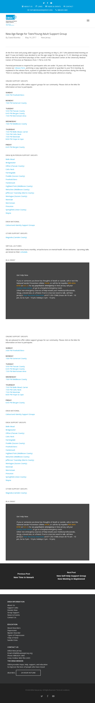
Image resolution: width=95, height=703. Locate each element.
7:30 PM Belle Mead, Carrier (17, 132)
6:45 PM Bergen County (15, 113)
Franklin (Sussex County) (15, 176)
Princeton (9, 206)
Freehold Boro (11, 179)
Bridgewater (11, 162)
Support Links (12, 607)
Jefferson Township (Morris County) (20, 193)
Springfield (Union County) (16, 209)
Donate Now (12, 610)
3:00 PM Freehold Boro (15, 95)
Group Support (13, 612)
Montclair (9, 199)
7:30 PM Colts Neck (13, 134)
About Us (11, 605)
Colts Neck (10, 169)
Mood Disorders (14, 628)
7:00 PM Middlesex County (16, 124)
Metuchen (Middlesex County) (17, 189)
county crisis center (24, 288)
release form (20, 68)
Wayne (8, 213)
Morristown (10, 203)
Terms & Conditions (63, 690)
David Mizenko (14, 37)
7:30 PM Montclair (13, 136)
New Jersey (45, 37)
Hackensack (10, 183)
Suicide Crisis (12, 640)
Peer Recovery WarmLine (33, 295)
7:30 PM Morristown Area (16, 116)
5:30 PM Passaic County (15, 111)
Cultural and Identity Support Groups (20, 225)
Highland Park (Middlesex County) (19, 186)
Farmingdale (10, 172)
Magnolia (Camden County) (16, 237)
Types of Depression (15, 635)
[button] (88, 20)
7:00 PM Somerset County (16, 103)
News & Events (13, 615)
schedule (23, 252)
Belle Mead (10, 159)
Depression (12, 630)
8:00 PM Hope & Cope (15, 139)
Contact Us (11, 617)
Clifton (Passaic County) (15, 166)
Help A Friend (12, 637)
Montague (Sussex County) (16, 196)
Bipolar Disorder (14, 633)
